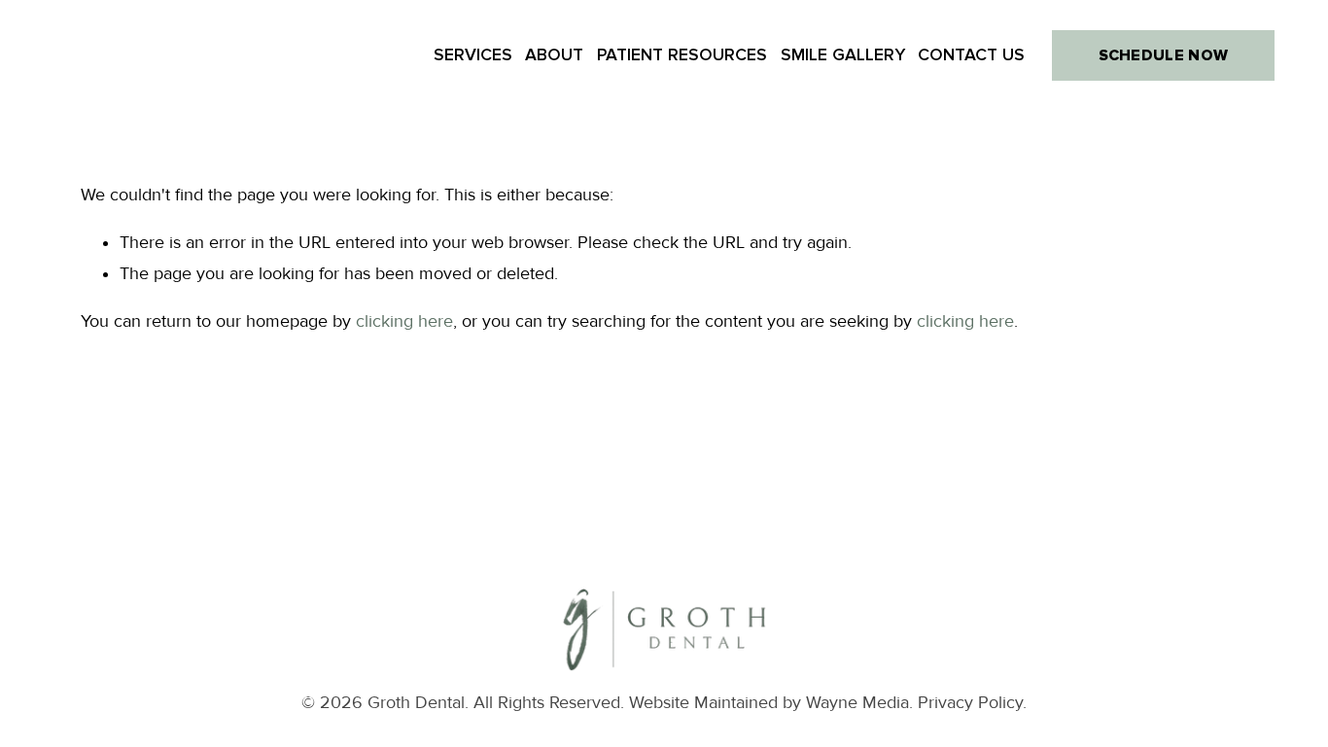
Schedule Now (1164, 55)
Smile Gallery (843, 55)
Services (473, 55)
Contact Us (971, 55)
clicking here (404, 321)
